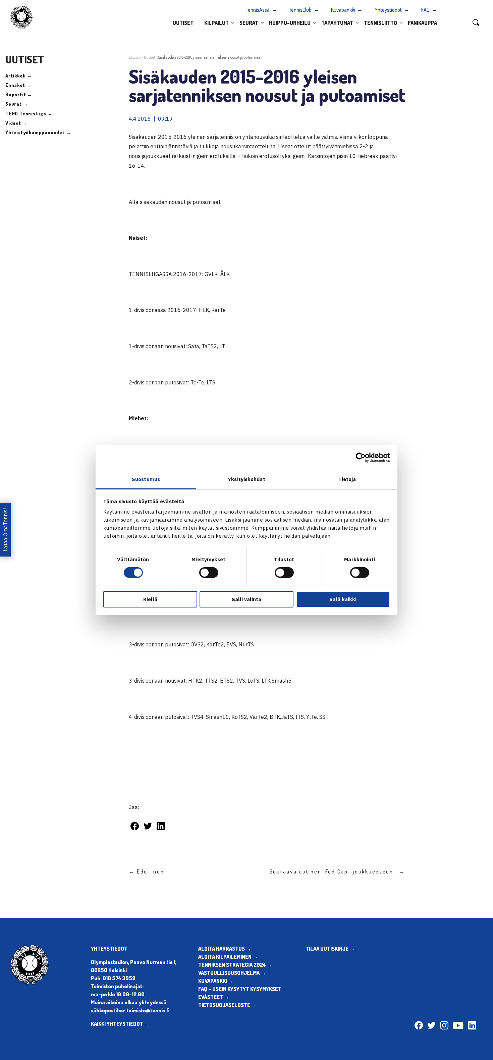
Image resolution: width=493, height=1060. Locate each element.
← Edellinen (146, 871)
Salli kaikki (343, 599)
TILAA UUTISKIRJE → (330, 948)
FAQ (425, 9)
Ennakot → (18, 85)
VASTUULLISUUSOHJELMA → (232, 972)
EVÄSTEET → (213, 997)
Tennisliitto (380, 22)
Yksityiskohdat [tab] (246, 479)
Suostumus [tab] (146, 479)
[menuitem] (183, 22)
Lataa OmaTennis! (5, 530)
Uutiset (183, 22)
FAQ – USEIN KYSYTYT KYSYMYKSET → (243, 989)
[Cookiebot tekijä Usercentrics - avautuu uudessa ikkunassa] (360, 457)
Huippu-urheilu (290, 22)
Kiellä (150, 599)
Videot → (16, 123)
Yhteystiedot (388, 9)
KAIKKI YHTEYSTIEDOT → (120, 1023)
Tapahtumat (337, 22)
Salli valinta (246, 599)
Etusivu (135, 57)
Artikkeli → (18, 75)
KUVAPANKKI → (215, 980)
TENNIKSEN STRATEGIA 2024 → (235, 964)
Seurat (248, 22)
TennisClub (300, 9)
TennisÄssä (258, 9)
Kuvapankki (343, 9)
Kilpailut (216, 22)
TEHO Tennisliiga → (28, 113)
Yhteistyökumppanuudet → (38, 132)
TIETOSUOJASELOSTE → (227, 1005)
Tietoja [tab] (347, 479)
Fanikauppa (422, 22)
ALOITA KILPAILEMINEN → (228, 956)
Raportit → (18, 94)
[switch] (208, 572)
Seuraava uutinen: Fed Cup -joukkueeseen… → (337, 871)
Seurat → (16, 104)
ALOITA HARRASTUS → (224, 948)
